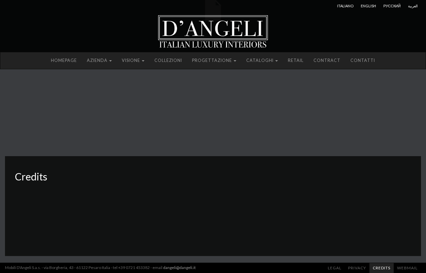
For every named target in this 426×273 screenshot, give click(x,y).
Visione (131, 60)
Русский (392, 6)
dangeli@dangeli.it (179, 267)
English (368, 6)
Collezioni (168, 60)
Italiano (345, 6)
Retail (296, 60)
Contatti (362, 60)
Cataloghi (260, 60)
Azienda (97, 60)
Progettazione (212, 60)
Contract (327, 60)
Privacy (357, 267)
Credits (381, 267)
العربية (413, 6)
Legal (334, 267)
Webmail (407, 267)
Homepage (64, 60)
